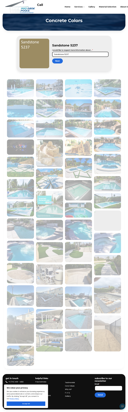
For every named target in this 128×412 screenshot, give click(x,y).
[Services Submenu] (84, 7)
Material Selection (107, 7)
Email (97, 384)
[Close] (46, 385)
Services (78, 7)
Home (67, 7)
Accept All (26, 404)
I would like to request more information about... (72, 50)
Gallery (91, 7)
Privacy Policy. (14, 399)
